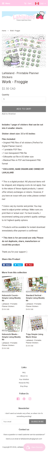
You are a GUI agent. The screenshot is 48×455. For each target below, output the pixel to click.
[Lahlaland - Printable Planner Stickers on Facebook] (18, 399)
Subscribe (37, 421)
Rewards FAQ (24, 383)
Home (4, 31)
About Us (24, 376)
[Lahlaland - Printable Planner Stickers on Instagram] (29, 399)
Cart (29, 3)
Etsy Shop (24, 386)
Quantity (5, 94)
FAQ (24, 372)
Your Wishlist (24, 379)
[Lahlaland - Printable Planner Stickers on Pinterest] (24, 399)
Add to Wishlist (9, 114)
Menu (7, 3)
